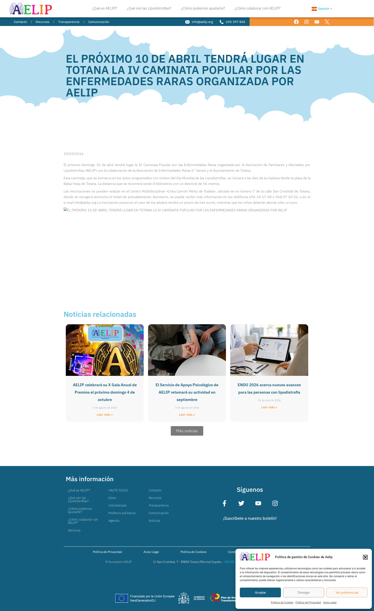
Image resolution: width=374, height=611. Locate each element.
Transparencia (159, 505)
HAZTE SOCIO (118, 490)
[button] (365, 557)
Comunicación (159, 513)
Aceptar (260, 592)
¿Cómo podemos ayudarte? (80, 510)
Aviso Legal (330, 602)
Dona (112, 498)
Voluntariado (117, 505)
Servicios (74, 530)
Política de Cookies (282, 602)
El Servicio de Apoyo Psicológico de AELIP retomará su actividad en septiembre (187, 392)
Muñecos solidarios (122, 513)
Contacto (155, 490)
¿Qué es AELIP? (79, 490)
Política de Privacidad (308, 602)
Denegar (304, 592)
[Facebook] (296, 22)
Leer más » (105, 414)
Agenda (113, 520)
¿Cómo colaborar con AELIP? (83, 521)
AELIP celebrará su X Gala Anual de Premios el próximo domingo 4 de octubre (105, 392)
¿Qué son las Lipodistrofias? (78, 499)
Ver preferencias (347, 592)
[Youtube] (317, 22)
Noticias (154, 520)
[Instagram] (306, 22)
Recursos (155, 498)
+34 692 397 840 (235, 562)
